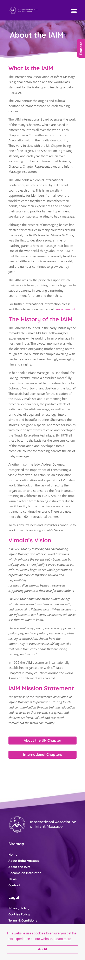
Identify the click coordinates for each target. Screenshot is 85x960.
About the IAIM (19, 867)
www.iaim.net (65, 309)
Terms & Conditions (22, 920)
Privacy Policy (18, 908)
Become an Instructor (24, 873)
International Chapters (42, 754)
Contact (14, 885)
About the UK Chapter (42, 740)
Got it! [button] (42, 949)
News (12, 879)
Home (12, 854)
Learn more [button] (62, 939)
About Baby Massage (24, 861)
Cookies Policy (19, 914)
